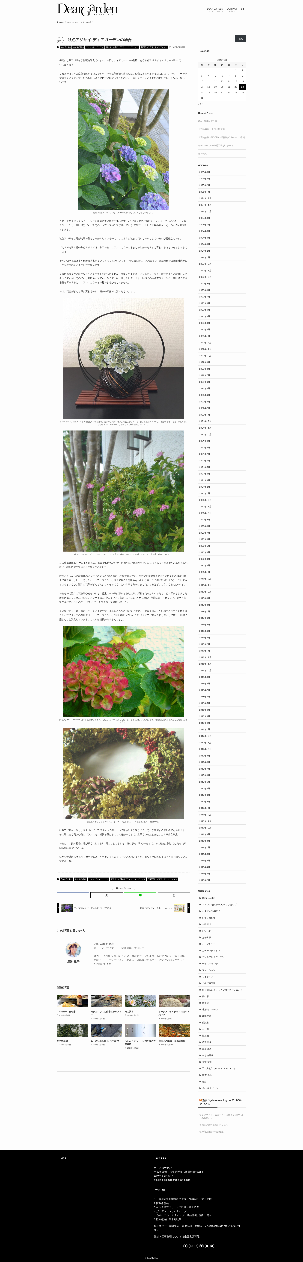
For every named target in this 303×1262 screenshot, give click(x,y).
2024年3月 (204, 244)
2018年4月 (204, 709)
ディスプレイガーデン (95, 47)
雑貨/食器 (207, 1074)
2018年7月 (204, 690)
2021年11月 (205, 427)
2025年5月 (204, 172)
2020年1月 (204, 571)
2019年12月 (205, 578)
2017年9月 (204, 755)
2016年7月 (204, 847)
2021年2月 (204, 486)
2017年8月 (204, 762)
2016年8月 (204, 840)
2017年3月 (204, 794)
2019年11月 (205, 585)
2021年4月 (204, 473)
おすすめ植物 (78, 47)
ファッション (208, 970)
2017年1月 (204, 807)
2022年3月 (204, 401)
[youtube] (207, 1246)
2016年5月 (204, 860)
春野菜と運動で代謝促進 (211, 1131)
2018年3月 (204, 716)
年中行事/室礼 (209, 983)
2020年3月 (204, 558)
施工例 (205, 1035)
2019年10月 (205, 591)
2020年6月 (204, 539)
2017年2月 (204, 801)
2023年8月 (204, 290)
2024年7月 (204, 224)
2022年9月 (204, 362)
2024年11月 (205, 204)
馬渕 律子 (73, 961)
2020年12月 (205, 499)
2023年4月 (204, 316)
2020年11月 (205, 506)
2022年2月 (204, 408)
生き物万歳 (207, 1055)
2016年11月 (205, 821)
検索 (240, 38)
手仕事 (205, 1029)
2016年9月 (204, 834)
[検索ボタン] (242, 9)
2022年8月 (204, 368)
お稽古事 (206, 937)
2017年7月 (204, 768)
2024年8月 (204, 217)
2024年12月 (205, 198)
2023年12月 (205, 263)
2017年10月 (205, 748)
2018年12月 (205, 657)
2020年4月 (204, 552)
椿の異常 (202, 153)
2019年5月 (204, 624)
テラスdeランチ (210, 963)
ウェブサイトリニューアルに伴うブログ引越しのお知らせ (221, 1116)
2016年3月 (204, 873)
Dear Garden (65, 47)
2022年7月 (204, 375)
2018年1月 (204, 729)
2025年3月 (204, 178)
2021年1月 (204, 493)
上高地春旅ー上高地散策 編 (211, 129)
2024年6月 (204, 231)
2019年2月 (204, 644)
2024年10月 (205, 211)
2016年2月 (204, 880)
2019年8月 (204, 604)
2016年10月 (205, 827)
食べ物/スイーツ (210, 1088)
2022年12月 (205, 342)
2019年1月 (204, 650)
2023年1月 (204, 335)
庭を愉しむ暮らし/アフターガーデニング (122, 47)
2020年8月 (204, 526)
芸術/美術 (207, 1061)
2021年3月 (204, 480)
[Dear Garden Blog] (88, 9)
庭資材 (205, 1002)
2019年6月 (204, 617)
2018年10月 (205, 670)
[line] (201, 1246)
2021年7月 (204, 453)
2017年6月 (204, 775)
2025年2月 (204, 185)
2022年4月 (204, 394)
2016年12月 (205, 814)
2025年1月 (204, 191)
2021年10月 (205, 434)
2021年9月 (204, 440)
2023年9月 (204, 283)
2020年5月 (204, 545)
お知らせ (206, 930)
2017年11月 (205, 742)
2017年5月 (204, 781)
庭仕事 (205, 996)
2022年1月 (204, 414)
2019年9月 (204, 598)
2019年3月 (204, 637)
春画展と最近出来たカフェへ (213, 1124)
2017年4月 (204, 788)
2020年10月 (205, 513)
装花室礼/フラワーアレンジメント (153, 47)
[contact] (212, 1246)
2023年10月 (205, 276)
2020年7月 (204, 532)
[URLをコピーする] (174, 895)
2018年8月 (204, 683)
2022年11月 (205, 349)
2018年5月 (204, 703)
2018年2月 (204, 722)
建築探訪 (206, 1016)
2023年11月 (205, 270)
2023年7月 (204, 296)
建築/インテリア (210, 1009)
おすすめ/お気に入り (212, 911)
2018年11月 (205, 663)
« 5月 (201, 103)
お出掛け (206, 924)
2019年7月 (204, 611)
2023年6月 (204, 303)
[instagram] (196, 1246)
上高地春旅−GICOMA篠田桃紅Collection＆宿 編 (221, 137)
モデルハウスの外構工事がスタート (216, 145)
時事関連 (206, 1048)
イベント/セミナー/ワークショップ (219, 904)
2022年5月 (204, 388)
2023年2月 (204, 329)
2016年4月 (204, 867)
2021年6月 (204, 460)
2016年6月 (204, 853)
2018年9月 (204, 676)
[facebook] (185, 1246)
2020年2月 (204, 565)
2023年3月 (204, 322)
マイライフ (207, 976)
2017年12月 (205, 735)
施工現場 (206, 1042)
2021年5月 (204, 467)
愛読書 (205, 1022)
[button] (73, 895)
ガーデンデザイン (211, 950)
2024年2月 (204, 250)
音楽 (204, 1081)
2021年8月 (204, 447)
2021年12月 (205, 421)
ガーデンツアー (210, 943)
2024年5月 (204, 237)
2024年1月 (204, 257)
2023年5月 (204, 309)
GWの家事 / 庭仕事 (207, 121)
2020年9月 (204, 519)
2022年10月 (205, 355)
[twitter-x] (191, 1246)
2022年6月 (204, 381)
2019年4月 (204, 630)
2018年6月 (204, 696)
